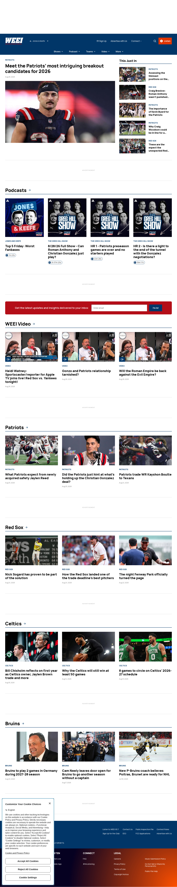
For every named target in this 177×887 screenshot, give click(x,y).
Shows (57, 51)
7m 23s (12, 255)
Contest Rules (163, 829)
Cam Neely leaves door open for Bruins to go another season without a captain (86, 774)
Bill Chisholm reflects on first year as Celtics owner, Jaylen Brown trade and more (31, 674)
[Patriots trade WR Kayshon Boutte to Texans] (145, 450)
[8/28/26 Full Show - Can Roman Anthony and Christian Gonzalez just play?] (67, 217)
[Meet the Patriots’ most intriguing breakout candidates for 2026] (60, 112)
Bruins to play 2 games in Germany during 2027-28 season (31, 772)
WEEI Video (18, 324)
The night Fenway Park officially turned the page (143, 576)
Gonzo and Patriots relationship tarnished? (86, 373)
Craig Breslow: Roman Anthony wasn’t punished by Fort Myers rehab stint (158, 97)
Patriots (9, 60)
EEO (124, 834)
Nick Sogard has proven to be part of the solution (31, 576)
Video (104, 51)
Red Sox (152, 87)
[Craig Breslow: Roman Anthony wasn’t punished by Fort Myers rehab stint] (132, 92)
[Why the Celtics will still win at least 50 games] (88, 646)
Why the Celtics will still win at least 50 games (85, 672)
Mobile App (57, 864)
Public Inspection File (145, 829)
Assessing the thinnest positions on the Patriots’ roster (158, 77)
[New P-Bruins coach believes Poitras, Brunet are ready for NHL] (145, 746)
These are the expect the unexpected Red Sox (158, 149)
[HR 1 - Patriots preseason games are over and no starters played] (110, 217)
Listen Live (56, 859)
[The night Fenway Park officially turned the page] (145, 550)
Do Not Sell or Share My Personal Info (155, 865)
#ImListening (88, 864)
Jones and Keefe (13, 241)
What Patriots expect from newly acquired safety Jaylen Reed (30, 476)
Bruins (12, 723)
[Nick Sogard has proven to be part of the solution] (31, 550)
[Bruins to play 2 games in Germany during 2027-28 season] (31, 746)
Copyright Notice (121, 874)
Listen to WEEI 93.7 (111, 829)
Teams (89, 51)
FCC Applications (143, 834)
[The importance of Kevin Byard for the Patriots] (132, 110)
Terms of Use (120, 869)
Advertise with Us (119, 41)
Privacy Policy (119, 864)
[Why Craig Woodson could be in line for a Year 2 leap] (132, 128)
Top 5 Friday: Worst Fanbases (19, 248)
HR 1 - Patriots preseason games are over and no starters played (110, 249)
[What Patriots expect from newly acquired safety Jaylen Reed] (31, 450)
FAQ (84, 859)
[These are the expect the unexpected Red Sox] (132, 146)
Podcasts (16, 190)
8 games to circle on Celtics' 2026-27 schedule (145, 672)
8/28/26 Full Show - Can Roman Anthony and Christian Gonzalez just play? (66, 251)
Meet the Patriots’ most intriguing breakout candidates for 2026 (54, 68)
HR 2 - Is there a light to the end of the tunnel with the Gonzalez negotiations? (151, 251)
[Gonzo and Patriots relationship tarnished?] (88, 347)
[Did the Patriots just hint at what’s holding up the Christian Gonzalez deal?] (88, 450)
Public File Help (151, 871)
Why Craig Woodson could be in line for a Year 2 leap (158, 131)
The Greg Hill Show (58, 241)
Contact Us (128, 829)
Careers (117, 859)
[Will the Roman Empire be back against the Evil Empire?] (145, 347)
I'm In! (155, 308)
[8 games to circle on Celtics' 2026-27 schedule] (145, 646)
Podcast (73, 51)
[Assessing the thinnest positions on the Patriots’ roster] (132, 74)
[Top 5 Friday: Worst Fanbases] (24, 217)
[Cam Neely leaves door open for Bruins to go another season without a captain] (88, 746)
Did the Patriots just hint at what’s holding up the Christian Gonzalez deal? (88, 478)
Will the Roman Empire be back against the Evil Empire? (142, 373)
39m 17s (140, 262)
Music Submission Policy (155, 859)
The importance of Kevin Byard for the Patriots (159, 111)
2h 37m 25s (56, 262)
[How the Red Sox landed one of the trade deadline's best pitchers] (88, 550)
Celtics (13, 623)
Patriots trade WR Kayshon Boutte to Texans (145, 476)
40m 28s (97, 259)
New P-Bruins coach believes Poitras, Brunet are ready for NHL (144, 772)
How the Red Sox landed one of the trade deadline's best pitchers (88, 576)
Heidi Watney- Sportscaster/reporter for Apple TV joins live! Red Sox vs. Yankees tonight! (31, 376)
